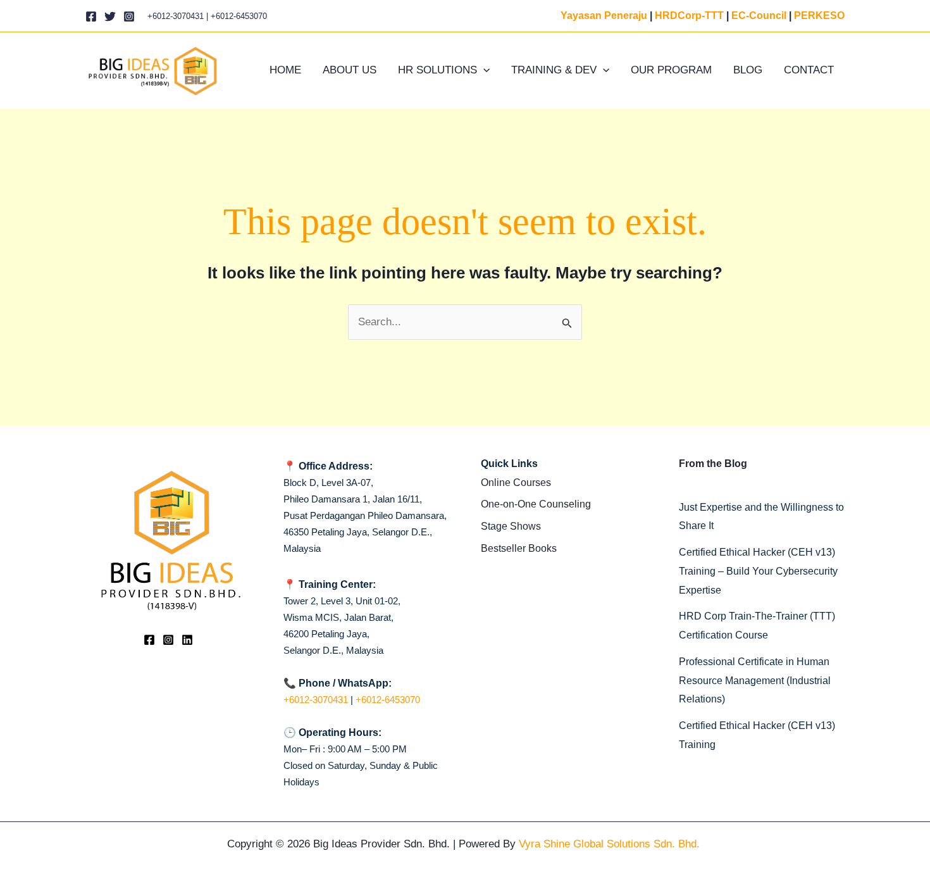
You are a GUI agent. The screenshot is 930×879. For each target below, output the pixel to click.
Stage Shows (511, 526)
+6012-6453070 (239, 16)
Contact (809, 70)
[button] (483, 70)
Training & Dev (554, 70)
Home (285, 70)
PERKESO (819, 15)
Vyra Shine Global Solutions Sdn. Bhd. (611, 844)
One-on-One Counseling (536, 504)
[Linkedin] (187, 639)
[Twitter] (110, 16)
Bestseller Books (519, 548)
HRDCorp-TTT (689, 15)
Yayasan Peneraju (604, 15)
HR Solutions (437, 70)
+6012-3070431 (175, 16)
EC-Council (758, 15)
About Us (349, 70)
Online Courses (516, 482)
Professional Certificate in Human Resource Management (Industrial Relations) (755, 680)
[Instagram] (129, 16)
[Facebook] (91, 16)
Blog (747, 70)
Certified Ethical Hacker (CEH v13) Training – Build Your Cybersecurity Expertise (758, 571)
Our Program (671, 70)
